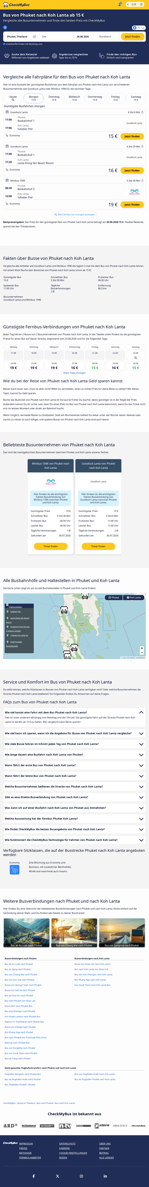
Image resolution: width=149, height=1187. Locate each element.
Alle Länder (106, 1157)
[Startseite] (16, 4)
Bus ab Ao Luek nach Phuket (19, 964)
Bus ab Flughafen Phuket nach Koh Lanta (94, 1079)
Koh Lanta (135, 597)
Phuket (115, 597)
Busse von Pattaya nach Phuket (20, 1027)
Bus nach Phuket (45, 1103)
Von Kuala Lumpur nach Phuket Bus (22, 1016)
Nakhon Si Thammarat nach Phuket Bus (24, 1021)
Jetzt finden (132, 136)
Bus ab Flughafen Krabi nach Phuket (23, 1079)
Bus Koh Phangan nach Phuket (20, 1011)
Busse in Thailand (26, 1103)
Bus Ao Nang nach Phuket (17, 969)
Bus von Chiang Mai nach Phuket (21, 974)
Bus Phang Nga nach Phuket (19, 1032)
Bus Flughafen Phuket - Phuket (20, 1084)
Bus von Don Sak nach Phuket (19, 979)
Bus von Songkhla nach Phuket (20, 1048)
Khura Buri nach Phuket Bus (18, 1006)
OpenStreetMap (129, 657)
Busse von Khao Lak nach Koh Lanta (92, 964)
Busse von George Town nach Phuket (23, 985)
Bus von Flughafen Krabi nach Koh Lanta (94, 1074)
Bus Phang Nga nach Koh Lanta (90, 979)
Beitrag (104, 1153)
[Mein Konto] (119, 4)
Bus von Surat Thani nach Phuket (21, 1053)
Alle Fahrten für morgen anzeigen (76, 214)
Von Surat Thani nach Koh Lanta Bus (92, 985)
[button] (64, 610)
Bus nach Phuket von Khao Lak (20, 1000)
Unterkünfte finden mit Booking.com (24, 44)
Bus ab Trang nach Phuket (18, 1058)
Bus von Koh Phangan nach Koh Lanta (93, 974)
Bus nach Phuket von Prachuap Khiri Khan (25, 1037)
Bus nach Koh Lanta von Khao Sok (91, 969)
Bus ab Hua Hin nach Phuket (19, 995)
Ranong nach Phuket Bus (17, 1042)
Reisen (63, 1157)
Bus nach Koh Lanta (65, 1103)
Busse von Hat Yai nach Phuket (20, 990)
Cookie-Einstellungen (73, 1153)
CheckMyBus (9, 1103)
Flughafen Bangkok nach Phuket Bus (23, 1074)
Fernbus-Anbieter (30, 1157)
